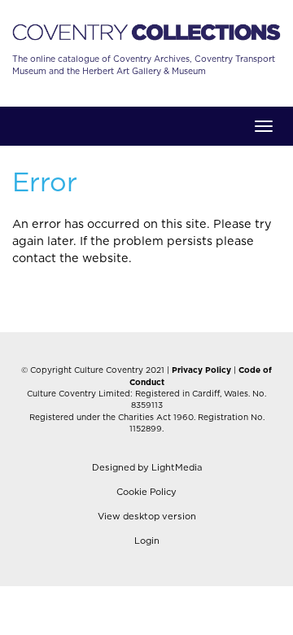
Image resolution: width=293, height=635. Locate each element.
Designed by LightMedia (147, 467)
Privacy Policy (201, 370)
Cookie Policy (146, 492)
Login (147, 540)
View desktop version (147, 516)
